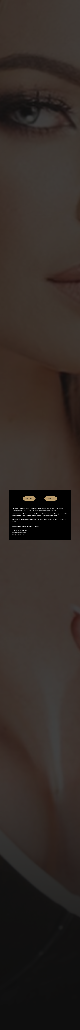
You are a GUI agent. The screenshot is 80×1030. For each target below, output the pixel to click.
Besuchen (50, 498)
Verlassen (29, 498)
